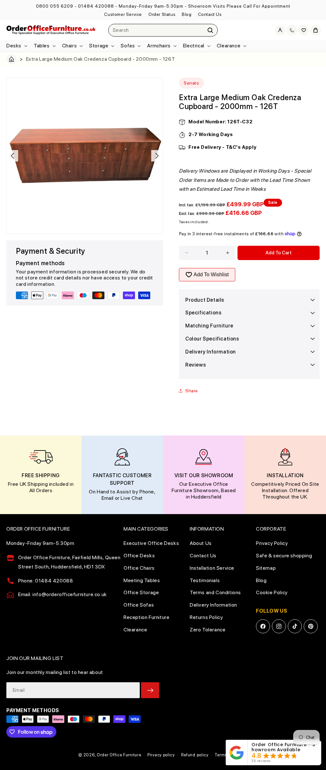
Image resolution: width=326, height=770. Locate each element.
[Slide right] (157, 156)
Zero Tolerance (207, 630)
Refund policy (195, 755)
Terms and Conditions (215, 592)
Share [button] (191, 390)
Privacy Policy (272, 543)
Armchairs (158, 46)
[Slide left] (12, 156)
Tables (42, 46)
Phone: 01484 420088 (45, 581)
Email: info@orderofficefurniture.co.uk (62, 594)
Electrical (193, 46)
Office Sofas (139, 605)
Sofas (128, 46)
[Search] (210, 30)
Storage (98, 46)
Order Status (161, 14)
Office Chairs (139, 568)
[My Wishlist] (303, 30)
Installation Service (212, 568)
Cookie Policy (272, 592)
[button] (16, 46)
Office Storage (141, 592)
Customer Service (123, 14)
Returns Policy (206, 617)
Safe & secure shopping (284, 556)
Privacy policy (161, 755)
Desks (13, 46)
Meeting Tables (142, 580)
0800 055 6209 (54, 6)
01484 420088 (96, 6)
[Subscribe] (150, 690)
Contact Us (210, 14)
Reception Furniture (146, 617)
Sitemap (266, 568)
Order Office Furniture (119, 755)
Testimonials (205, 580)
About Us (201, 543)
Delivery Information (213, 605)
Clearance (228, 46)
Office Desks (139, 556)
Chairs (69, 46)
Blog (186, 14)
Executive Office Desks (151, 543)
